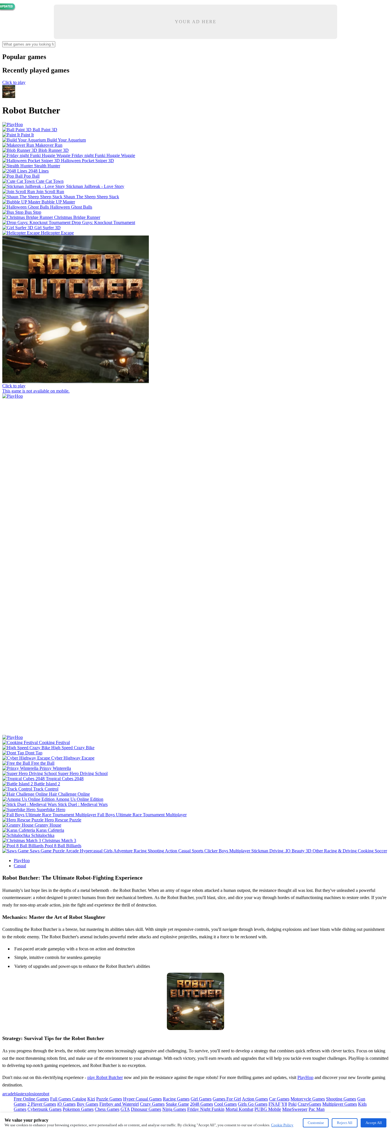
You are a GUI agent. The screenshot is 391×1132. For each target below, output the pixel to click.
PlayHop (22, 860)
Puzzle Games (109, 1098)
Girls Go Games (252, 1104)
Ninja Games (174, 1109)
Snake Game (177, 1104)
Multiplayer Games (339, 1104)
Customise (316, 1123)
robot (44, 1093)
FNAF (274, 1104)
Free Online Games (31, 1098)
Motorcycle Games (308, 1098)
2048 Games (201, 1104)
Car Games (279, 1098)
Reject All (344, 1123)
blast (18, 1093)
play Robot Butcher (105, 1077)
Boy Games (87, 1104)
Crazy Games (152, 1104)
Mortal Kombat (239, 1109)
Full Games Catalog (68, 1098)
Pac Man (317, 1109)
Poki (292, 1104)
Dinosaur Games (146, 1109)
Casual (20, 865)
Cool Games (225, 1104)
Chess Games (107, 1109)
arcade (8, 1093)
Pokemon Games (78, 1109)
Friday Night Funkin (205, 1109)
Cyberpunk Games (44, 1109)
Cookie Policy (282, 1125)
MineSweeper (294, 1109)
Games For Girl (227, 1098)
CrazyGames (309, 1104)
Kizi (91, 1098)
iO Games (66, 1104)
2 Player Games (41, 1104)
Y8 (284, 1104)
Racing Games (176, 1098)
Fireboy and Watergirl (119, 1104)
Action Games (255, 1098)
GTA (125, 1109)
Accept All (374, 1123)
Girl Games (201, 1098)
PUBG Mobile (267, 1109)
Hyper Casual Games (142, 1098)
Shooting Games (341, 1098)
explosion (31, 1093)
